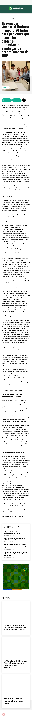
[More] (24, 100)
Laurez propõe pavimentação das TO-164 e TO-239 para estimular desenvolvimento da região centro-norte (15, 545)
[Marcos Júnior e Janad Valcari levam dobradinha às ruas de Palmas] (16, 685)
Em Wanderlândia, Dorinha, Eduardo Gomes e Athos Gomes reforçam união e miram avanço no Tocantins (15, 664)
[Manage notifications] (3, 714)
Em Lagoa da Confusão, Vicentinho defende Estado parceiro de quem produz (14, 532)
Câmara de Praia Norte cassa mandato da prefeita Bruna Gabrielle (14, 539)
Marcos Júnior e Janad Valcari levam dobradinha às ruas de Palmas (14, 700)
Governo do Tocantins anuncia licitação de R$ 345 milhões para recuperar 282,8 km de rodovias (15, 627)
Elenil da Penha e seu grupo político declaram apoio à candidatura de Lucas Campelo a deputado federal (15, 553)
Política (5, 87)
